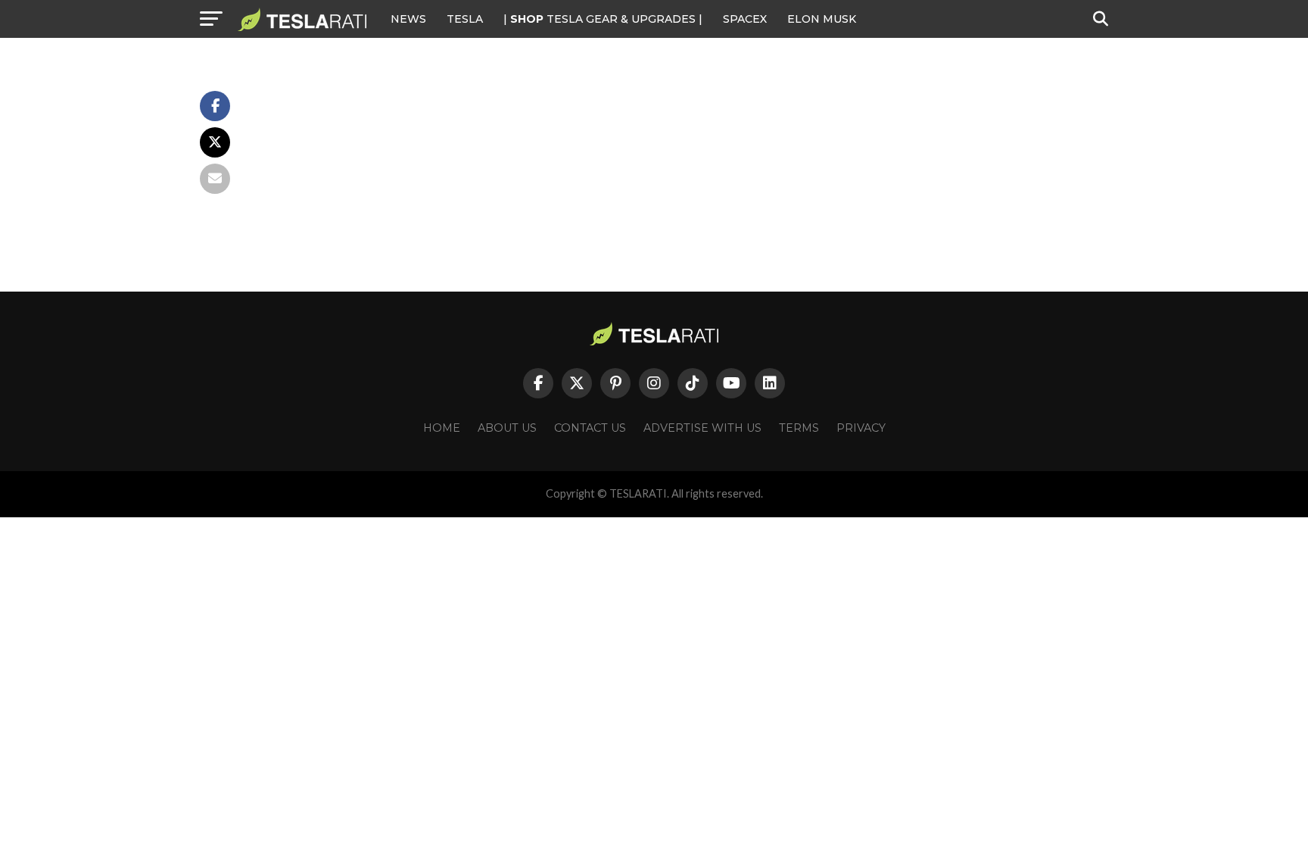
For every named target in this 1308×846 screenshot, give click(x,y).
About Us (507, 428)
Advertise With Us (702, 428)
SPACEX (745, 19)
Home (441, 428)
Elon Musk (821, 19)
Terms (799, 428)
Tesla (465, 19)
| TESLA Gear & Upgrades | (602, 19)
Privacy (861, 428)
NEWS (408, 19)
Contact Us (590, 428)
